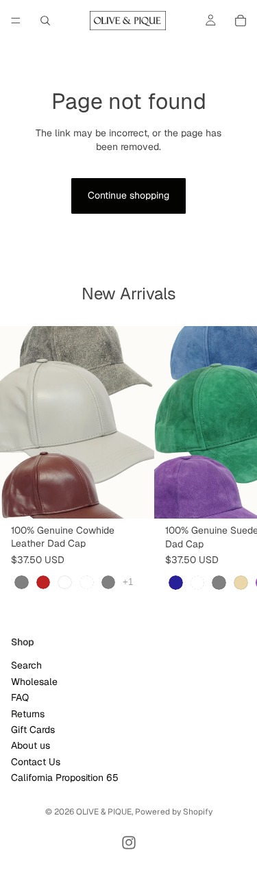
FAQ (20, 697)
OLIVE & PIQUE (104, 811)
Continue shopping (128, 195)
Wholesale (34, 681)
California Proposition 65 (65, 777)
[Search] (45, 20)
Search (26, 665)
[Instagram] (129, 842)
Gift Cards (33, 729)
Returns (28, 714)
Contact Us (35, 762)
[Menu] (16, 20)
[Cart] (240, 20)
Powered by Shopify (173, 811)
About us (30, 745)
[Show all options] (128, 581)
